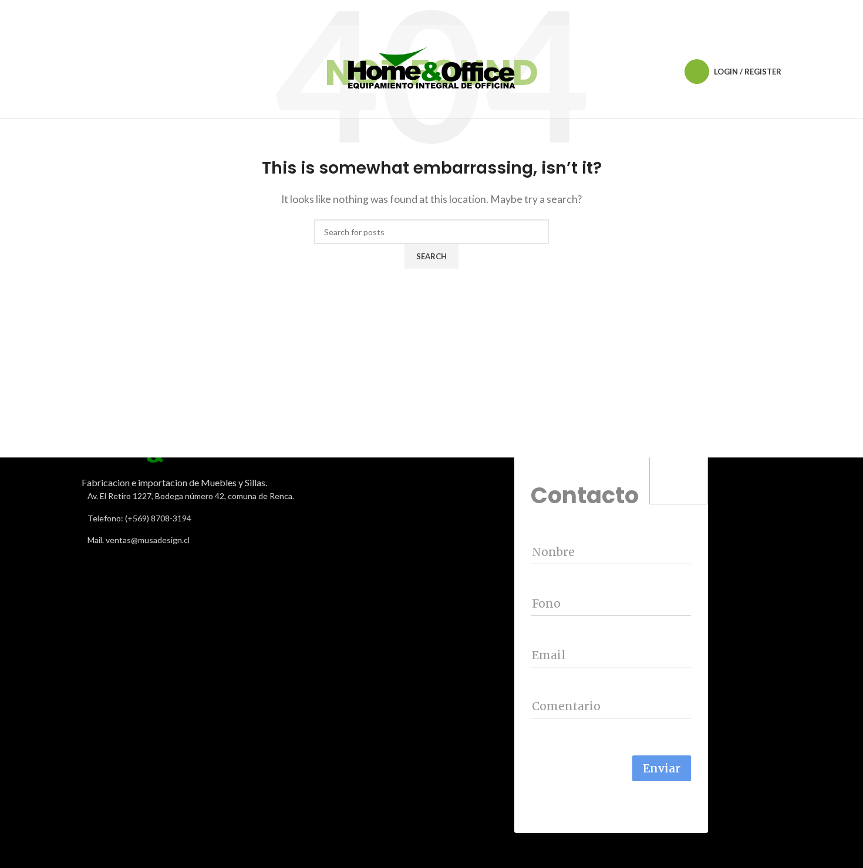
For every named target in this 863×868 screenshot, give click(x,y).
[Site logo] (431, 70)
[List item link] (252, 518)
